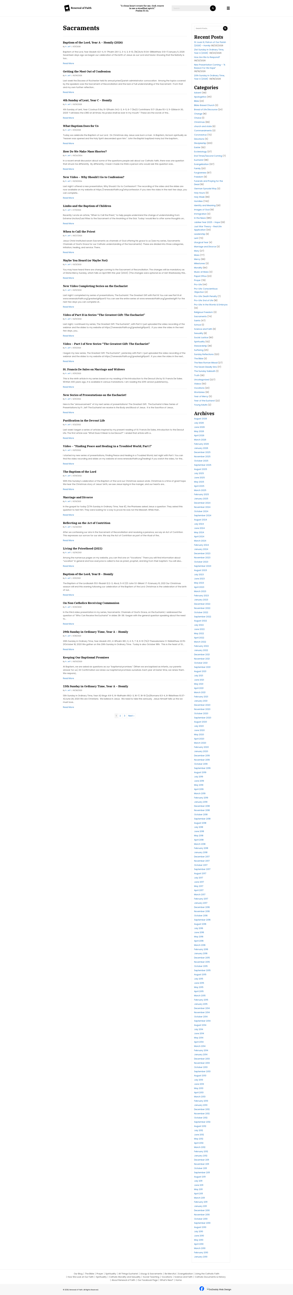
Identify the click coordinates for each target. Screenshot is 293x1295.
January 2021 (200, 700)
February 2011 (200, 1201)
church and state (203, 126)
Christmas (199, 122)
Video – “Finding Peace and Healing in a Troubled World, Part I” (107, 446)
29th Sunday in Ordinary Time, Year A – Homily (95, 632)
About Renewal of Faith (123, 1280)
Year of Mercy (201, 396)
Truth (196, 375)
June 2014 (199, 1033)
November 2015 (202, 961)
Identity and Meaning (205, 205)
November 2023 (202, 557)
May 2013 (198, 1088)
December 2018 (202, 806)
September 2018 (202, 818)
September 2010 (202, 1223)
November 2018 (202, 810)
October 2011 (200, 1168)
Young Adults (201, 404)
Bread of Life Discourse (205, 109)
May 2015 (198, 987)
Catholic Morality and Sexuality (125, 1277)
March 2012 (199, 1147)
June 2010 (199, 1235)
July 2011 (198, 1180)
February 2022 (201, 646)
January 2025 (201, 498)
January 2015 (201, 1004)
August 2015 (200, 974)
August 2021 (200, 671)
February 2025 (201, 494)
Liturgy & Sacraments (151, 1274)
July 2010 (198, 1231)
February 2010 (201, 1252)
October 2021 (201, 662)
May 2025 (199, 481)
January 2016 (200, 953)
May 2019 (198, 785)
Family (197, 168)
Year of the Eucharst (204, 400)
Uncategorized (201, 379)
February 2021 (201, 696)
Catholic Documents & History (210, 1277)
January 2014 (201, 1054)
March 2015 (200, 995)
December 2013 (202, 1058)
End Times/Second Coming (208, 155)
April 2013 (198, 1092)
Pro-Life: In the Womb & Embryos (211, 304)
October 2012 (201, 1117)
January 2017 (200, 903)
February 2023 (201, 595)
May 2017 (198, 886)
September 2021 (202, 667)
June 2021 (199, 679)
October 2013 (201, 1067)
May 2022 (199, 633)
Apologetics (200, 96)
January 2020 (201, 751)
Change (198, 113)
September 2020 (202, 717)
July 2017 (198, 877)
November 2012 (202, 1113)
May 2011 (198, 1189)
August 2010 (200, 1227)
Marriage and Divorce (78, 497)
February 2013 (201, 1100)
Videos (197, 383)
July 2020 (199, 726)
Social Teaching (151, 1277)
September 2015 (202, 970)
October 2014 (201, 1016)
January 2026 (201, 448)
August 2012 (200, 1126)
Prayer (197, 280)
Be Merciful (170, 1274)
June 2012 (199, 1134)
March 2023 (200, 591)
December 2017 (202, 856)
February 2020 (201, 747)
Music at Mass (201, 271)
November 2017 (202, 860)
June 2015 (199, 983)
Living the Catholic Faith (207, 1274)
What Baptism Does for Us (81, 126)
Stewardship (200, 345)
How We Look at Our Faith (81, 1277)
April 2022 (199, 637)
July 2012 (198, 1130)
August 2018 (200, 823)
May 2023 (199, 582)
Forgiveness (200, 172)
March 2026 (200, 439)
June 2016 (199, 932)
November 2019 (202, 759)
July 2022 (199, 625)
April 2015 (199, 991)
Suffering (198, 350)
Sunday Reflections (204, 354)
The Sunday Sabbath (205, 371)
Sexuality (198, 333)
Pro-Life (198, 284)
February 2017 (201, 898)
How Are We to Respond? (207, 57)
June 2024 (199, 528)
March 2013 (199, 1096)
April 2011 (198, 1193)
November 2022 (202, 608)
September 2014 (202, 1020)
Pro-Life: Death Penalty (205, 296)
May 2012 (198, 1138)
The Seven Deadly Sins (205, 366)
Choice (197, 117)
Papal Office (200, 276)
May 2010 (198, 1239)
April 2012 (198, 1143)
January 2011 (200, 1206)
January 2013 (200, 1105)
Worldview (199, 392)
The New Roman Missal (206, 362)
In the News (200, 218)
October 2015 (201, 966)
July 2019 (198, 776)
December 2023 (202, 553)
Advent (197, 92)
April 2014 (199, 1041)
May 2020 (199, 734)
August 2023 (200, 570)
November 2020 (202, 709)
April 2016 (198, 940)
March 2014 (200, 1046)
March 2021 (199, 692)
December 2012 (202, 1109)
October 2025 (201, 460)
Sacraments (200, 316)
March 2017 (199, 894)
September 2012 (202, 1121)
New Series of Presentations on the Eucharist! (94, 395)
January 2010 (200, 1256)
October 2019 (201, 763)
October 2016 (201, 915)
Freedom (198, 176)
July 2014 (198, 1029)
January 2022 (201, 650)
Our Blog (78, 1274)
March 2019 (199, 793)
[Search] (213, 8)
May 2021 (198, 683)
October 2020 (201, 713)
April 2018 (198, 839)
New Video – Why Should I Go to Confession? (93, 177)
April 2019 (198, 789)
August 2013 (200, 1075)
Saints (197, 320)
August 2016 (200, 924)
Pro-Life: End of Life (203, 300)
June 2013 (199, 1084)
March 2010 (199, 1248)
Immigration (200, 213)
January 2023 (201, 599)
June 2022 (199, 629)
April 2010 (198, 1244)
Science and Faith (203, 329)
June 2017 (199, 881)
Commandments (203, 130)
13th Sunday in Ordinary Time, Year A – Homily (95, 686)
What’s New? (166, 1280)
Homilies (198, 201)
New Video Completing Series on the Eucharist (95, 286)
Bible (196, 101)
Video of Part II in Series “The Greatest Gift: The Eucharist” (104, 315)
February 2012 (201, 1151)
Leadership (199, 234)
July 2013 (198, 1079)
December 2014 (202, 1008)
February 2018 (201, 848)
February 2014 (201, 1050)
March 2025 (200, 490)
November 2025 (202, 456)
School (197, 324)
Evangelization (201, 164)
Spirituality (199, 341)
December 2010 (202, 1210)
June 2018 (199, 831)
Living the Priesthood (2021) (82, 548)
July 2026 (199, 422)
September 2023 (202, 566)
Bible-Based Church (204, 105)
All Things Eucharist (128, 1274)
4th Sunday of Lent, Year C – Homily (87, 100)
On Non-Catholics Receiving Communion (91, 603)
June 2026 (199, 427)
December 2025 (202, 452)
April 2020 (199, 738)
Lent (196, 238)
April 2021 (198, 688)
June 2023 (199, 578)
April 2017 (198, 890)
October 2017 (201, 865)
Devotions (199, 138)
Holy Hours (199, 192)
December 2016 (202, 907)
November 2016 (202, 911)
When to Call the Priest (79, 231)
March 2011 (199, 1197)
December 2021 (202, 654)
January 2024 (201, 549)
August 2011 (200, 1176)
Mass (196, 255)
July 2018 (198, 827)
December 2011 (201, 1159)
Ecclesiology (200, 151)
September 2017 (202, 869)
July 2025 (199, 473)
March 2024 (200, 540)
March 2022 (200, 641)
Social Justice (201, 337)
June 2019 (199, 780)
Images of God (202, 209)
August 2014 (200, 1025)
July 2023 (199, 574)
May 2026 (199, 431)
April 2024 (199, 536)
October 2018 (201, 814)
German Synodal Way (205, 188)
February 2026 (201, 443)
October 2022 (201, 612)
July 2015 (198, 978)
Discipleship (200, 143)
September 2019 (202, 768)
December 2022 (202, 603)
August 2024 (200, 519)
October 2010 (201, 1218)
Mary (196, 250)
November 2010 (202, 1214)
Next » (131, 715)
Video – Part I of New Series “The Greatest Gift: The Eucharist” (106, 344)
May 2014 (198, 1037)
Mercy (197, 259)
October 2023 (201, 561)
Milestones (199, 263)
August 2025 (200, 469)
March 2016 (199, 945)
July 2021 (198, 675)
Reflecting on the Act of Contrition (86, 523)
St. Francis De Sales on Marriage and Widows (94, 369)
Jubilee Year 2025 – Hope (207, 222)
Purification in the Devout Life (84, 420)
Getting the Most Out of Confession (87, 71)
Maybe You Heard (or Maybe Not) (85, 260)
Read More (68, 63)
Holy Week (199, 196)
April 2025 (199, 486)
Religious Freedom (203, 312)
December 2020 (202, 705)
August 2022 (200, 620)
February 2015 (201, 999)
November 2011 (201, 1164)
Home (179, 1280)
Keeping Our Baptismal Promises (86, 657)
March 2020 (200, 742)
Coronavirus (200, 134)
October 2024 (201, 511)
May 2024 (199, 532)
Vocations (199, 387)
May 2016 (198, 936)
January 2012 (200, 1155)
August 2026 (200, 418)
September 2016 (202, 919)
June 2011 (198, 1185)
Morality (198, 267)
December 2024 (202, 502)
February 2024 (201, 545)
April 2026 (199, 435)
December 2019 (202, 755)
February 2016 (201, 949)
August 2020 (200, 721)
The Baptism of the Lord (79, 471)
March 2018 (199, 844)
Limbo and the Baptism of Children (87, 206)
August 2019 (200, 772)
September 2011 (202, 1172)
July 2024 (199, 523)
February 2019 (201, 797)
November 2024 (202, 507)
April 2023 (199, 587)
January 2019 (200, 801)
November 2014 (202, 1012)
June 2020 (199, 730)
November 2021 (202, 658)
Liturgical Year (201, 242)
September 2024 (202, 515)
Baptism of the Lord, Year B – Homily (88, 574)
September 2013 (202, 1071)
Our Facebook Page (148, 1280)
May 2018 (198, 835)
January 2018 (200, 852)
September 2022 (202, 616)
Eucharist (198, 160)
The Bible (198, 358)
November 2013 (202, 1063)
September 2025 (202, 465)
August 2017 (200, 873)
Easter (197, 147)
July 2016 (198, 928)
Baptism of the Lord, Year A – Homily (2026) (93, 42)
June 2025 (199, 477)
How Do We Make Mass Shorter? (85, 151)
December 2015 (202, 957)
